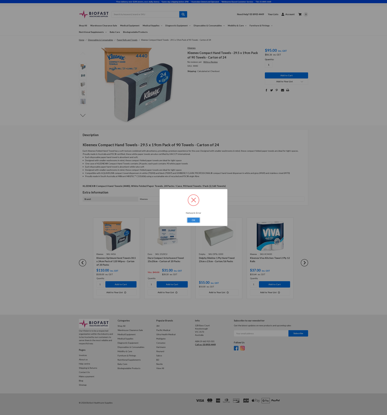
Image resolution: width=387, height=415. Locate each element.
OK (193, 220)
